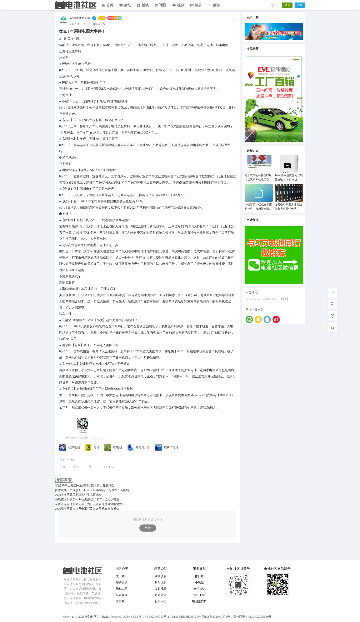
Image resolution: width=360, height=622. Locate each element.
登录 (287, 5)
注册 (300, 5)
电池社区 (76, 5)
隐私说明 (122, 588)
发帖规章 (160, 588)
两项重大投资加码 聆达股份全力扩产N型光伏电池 (87, 499)
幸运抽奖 (199, 588)
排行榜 (199, 576)
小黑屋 (199, 582)
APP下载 (199, 595)
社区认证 (160, 595)
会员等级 (122, 595)
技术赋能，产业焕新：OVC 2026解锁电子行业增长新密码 (92, 490)
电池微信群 (199, 601)
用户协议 (122, 582)
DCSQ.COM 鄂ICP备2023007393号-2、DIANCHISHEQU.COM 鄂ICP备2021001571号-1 (177, 616)
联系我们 (122, 601)
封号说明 (160, 582)
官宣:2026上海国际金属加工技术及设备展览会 (84, 485)
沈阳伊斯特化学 (80, 18)
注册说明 (160, 576)
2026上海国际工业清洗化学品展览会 (78, 494)
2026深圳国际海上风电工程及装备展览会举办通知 (87, 508)
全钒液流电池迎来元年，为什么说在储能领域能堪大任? (90, 504)
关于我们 (122, 576)
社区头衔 (160, 601)
